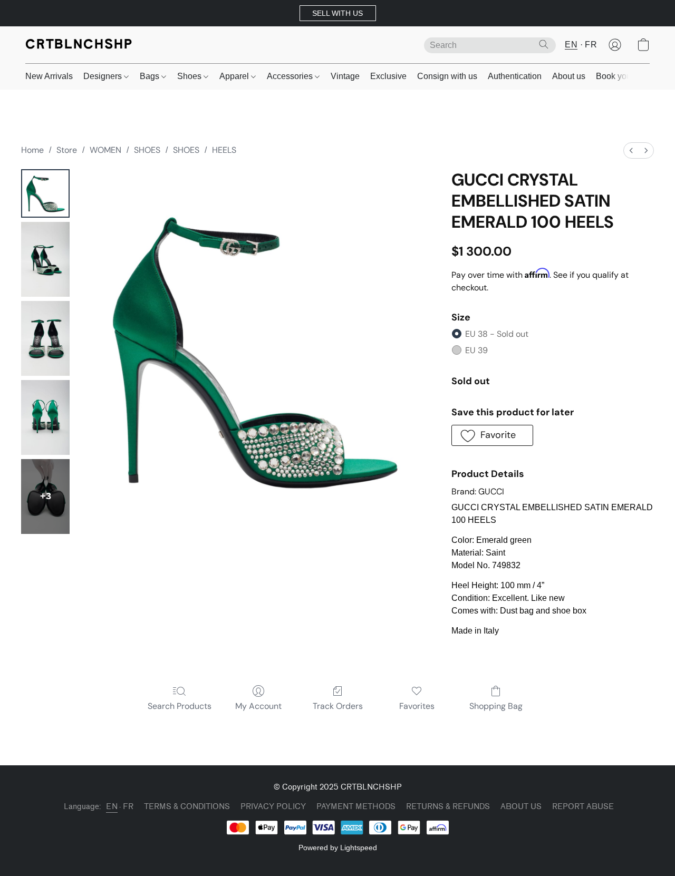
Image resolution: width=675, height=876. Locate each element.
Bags (150, 76)
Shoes (190, 76)
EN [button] (571, 44)
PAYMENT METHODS (356, 806)
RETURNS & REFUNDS (448, 806)
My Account (258, 706)
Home (32, 149)
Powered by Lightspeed (337, 847)
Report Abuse (583, 806)
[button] (338, 13)
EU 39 (476, 350)
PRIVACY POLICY (273, 806)
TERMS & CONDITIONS (187, 806)
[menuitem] (631, 150)
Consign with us (447, 76)
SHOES (147, 149)
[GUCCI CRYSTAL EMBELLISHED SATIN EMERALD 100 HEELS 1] (45, 259)
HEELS (224, 149)
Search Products (179, 706)
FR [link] (128, 806)
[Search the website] (544, 44)
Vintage (345, 76)
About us (568, 76)
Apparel (235, 76)
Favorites (417, 706)
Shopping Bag (496, 706)
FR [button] (591, 44)
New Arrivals (49, 76)
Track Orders (338, 706)
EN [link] (112, 806)
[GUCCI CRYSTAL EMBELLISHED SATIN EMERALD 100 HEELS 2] (45, 338)
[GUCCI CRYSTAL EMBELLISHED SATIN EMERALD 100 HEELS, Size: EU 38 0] (45, 193)
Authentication (515, 76)
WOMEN (105, 149)
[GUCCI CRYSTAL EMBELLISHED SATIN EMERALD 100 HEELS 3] (45, 417)
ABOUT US (521, 806)
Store (66, 149)
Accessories (291, 76)
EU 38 (496, 333)
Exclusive (388, 76)
